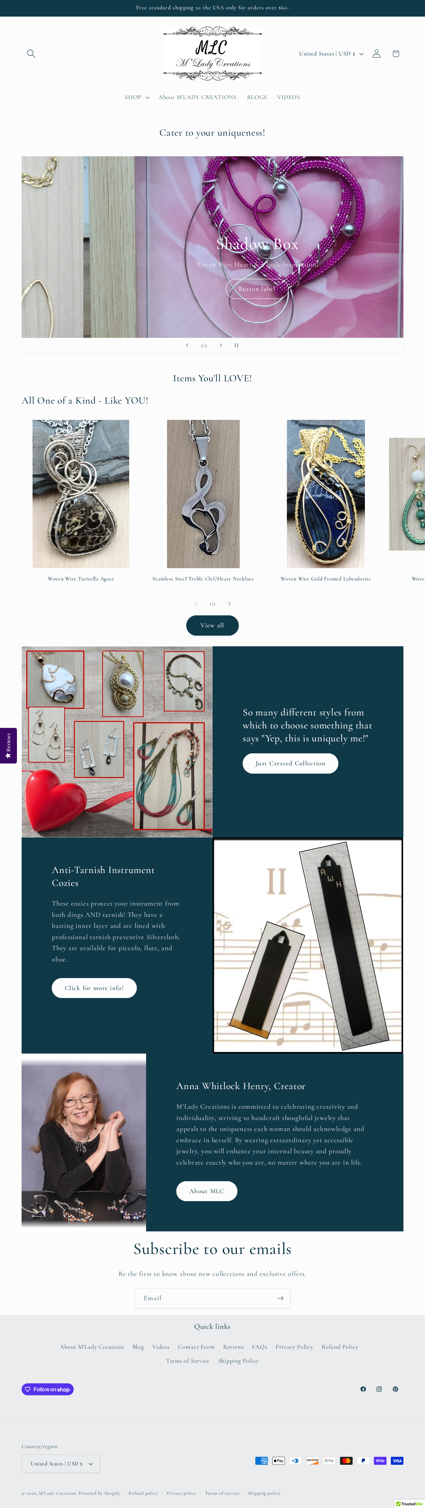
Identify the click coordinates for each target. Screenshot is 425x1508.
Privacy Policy (294, 1346)
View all (212, 625)
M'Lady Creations (58, 1493)
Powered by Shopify (99, 1493)
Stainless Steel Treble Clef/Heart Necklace (203, 578)
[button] (31, 53)
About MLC (206, 1191)
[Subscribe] (280, 1298)
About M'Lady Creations (92, 1346)
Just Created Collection (290, 763)
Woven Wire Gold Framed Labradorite (326, 578)
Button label (212, 289)
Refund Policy (340, 1346)
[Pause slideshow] (237, 345)
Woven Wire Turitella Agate (81, 578)
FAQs (259, 1346)
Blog (138, 1346)
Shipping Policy (238, 1360)
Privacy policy (181, 1493)
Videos (161, 1346)
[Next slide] (220, 345)
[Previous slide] (187, 345)
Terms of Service (188, 1360)
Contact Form (196, 1346)
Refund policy (143, 1493)
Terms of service (222, 1493)
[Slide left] (195, 603)
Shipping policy (264, 1493)
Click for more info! (94, 988)
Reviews (233, 1346)
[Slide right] (229, 603)
